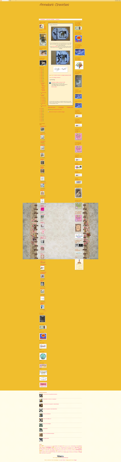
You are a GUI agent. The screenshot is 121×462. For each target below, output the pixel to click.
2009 (41, 120)
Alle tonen (45, 310)
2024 (41, 72)
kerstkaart (58, 77)
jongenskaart (58, 449)
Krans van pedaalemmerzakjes (48, 433)
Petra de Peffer (42, 281)
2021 (41, 77)
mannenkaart (52, 451)
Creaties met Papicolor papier (42, 303)
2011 (41, 117)
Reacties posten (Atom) (57, 109)
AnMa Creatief (54, 46)
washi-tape (48, 453)
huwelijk (52, 449)
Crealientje (53, 82)
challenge (54, 77)
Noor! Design (42, 295)
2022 (41, 75)
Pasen (79, 451)
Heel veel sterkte (42, 88)
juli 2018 (42, 97)
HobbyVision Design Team (42, 145)
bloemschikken (73, 446)
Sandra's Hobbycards (42, 223)
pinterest (57, 19)
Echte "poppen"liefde (42, 262)
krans (47, 451)
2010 (41, 119)
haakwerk (69, 448)
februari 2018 (43, 105)
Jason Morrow (62, 460)
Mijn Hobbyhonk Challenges (43, 265)
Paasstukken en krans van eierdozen (49, 399)
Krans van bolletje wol (47, 418)
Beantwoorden (54, 86)
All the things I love (42, 289)
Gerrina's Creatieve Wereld (42, 167)
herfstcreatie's (75, 448)
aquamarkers (55, 446)
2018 (41, 81)
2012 (41, 116)
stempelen (50, 452)
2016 (41, 110)
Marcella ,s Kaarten (42, 246)
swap (62, 452)
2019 (41, 80)
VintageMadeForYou (64, 457)
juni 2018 (43, 98)
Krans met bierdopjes (47, 423)
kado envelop (63, 449)
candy (42, 447)
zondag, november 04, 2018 (60, 82)
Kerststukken (45, 428)
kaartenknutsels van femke (43, 126)
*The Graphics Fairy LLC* (42, 142)
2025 (41, 71)
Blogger (75, 460)
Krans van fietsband (46, 413)
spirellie (46, 452)
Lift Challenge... (42, 214)
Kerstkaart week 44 (43, 90)
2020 (41, 78)
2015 (41, 111)
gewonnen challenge (50, 19)
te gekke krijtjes (66, 452)
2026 (41, 69)
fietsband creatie (71, 447)
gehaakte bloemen (42, 448)
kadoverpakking (69, 449)
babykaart (61, 446)
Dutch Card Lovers (42, 190)
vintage (80, 452)
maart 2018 (43, 103)
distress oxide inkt (57, 447)
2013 (41, 114)
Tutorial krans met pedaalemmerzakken (50, 394)
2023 (41, 74)
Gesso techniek (64, 448)
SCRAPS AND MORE (42, 198)
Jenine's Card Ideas (42, 134)
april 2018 (43, 101)
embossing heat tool (64, 447)
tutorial (71, 452)
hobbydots (80, 448)
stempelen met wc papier (56, 452)
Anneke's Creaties (54, 4)
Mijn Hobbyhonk (43, 183)
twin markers (75, 452)
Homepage (61, 107)
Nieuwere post (51, 107)
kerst (73, 449)
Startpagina (42, 19)
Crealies (41, 152)
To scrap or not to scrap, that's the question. (43, 273)
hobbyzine (42, 449)
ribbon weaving (41, 452)
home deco (47, 449)
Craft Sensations (42, 254)
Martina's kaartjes (42, 160)
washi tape (43, 453)
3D (52, 77)
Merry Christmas (43, 86)
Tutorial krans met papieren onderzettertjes (51, 404)
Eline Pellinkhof (42, 229)
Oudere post (70, 107)
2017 (41, 108)
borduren (80, 446)
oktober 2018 (43, 92)
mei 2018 (43, 100)
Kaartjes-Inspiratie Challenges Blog (43, 206)
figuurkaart (77, 447)
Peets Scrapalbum (42, 176)
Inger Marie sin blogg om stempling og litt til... (43, 238)
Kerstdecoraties (46, 438)
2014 (41, 113)
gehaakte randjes (51, 448)
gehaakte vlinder (58, 448)
